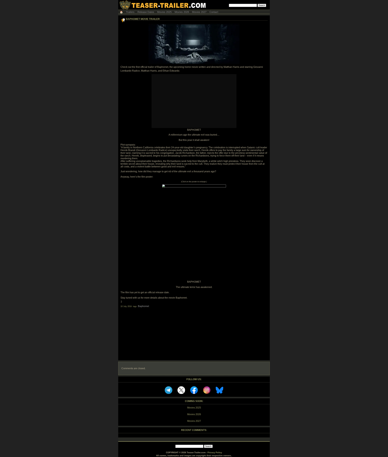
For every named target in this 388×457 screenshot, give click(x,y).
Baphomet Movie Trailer (143, 19)
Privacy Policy (214, 452)
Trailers (130, 12)
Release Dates (145, 12)
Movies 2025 (164, 12)
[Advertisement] (194, 331)
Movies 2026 (182, 12)
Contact (213, 12)
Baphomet (143, 306)
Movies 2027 (199, 12)
